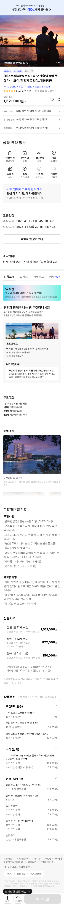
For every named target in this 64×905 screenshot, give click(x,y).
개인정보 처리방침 (54, 858)
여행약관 (32, 862)
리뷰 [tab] (54, 276)
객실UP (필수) (14, 706)
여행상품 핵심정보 (44, 90)
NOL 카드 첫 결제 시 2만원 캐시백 (33, 111)
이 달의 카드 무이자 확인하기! (31, 119)
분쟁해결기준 (47, 862)
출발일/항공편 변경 (32, 239)
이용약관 (8, 858)
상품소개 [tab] (9, 276)
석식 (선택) (12, 749)
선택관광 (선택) (15, 778)
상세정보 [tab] (38, 276)
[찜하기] (52, 99)
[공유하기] (58, 99)
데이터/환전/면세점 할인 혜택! (32, 127)
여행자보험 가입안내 (13, 862)
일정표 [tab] (24, 276)
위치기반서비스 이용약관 (29, 858)
